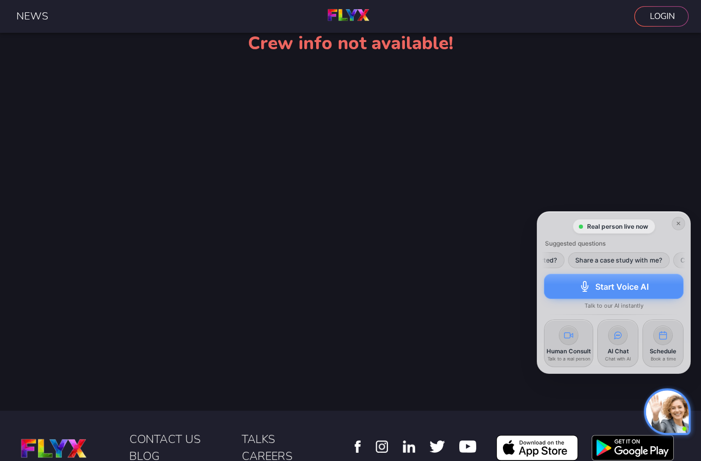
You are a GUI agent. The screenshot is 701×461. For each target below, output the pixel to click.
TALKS (258, 439)
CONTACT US (165, 439)
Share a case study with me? (612, 261)
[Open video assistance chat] (667, 411)
